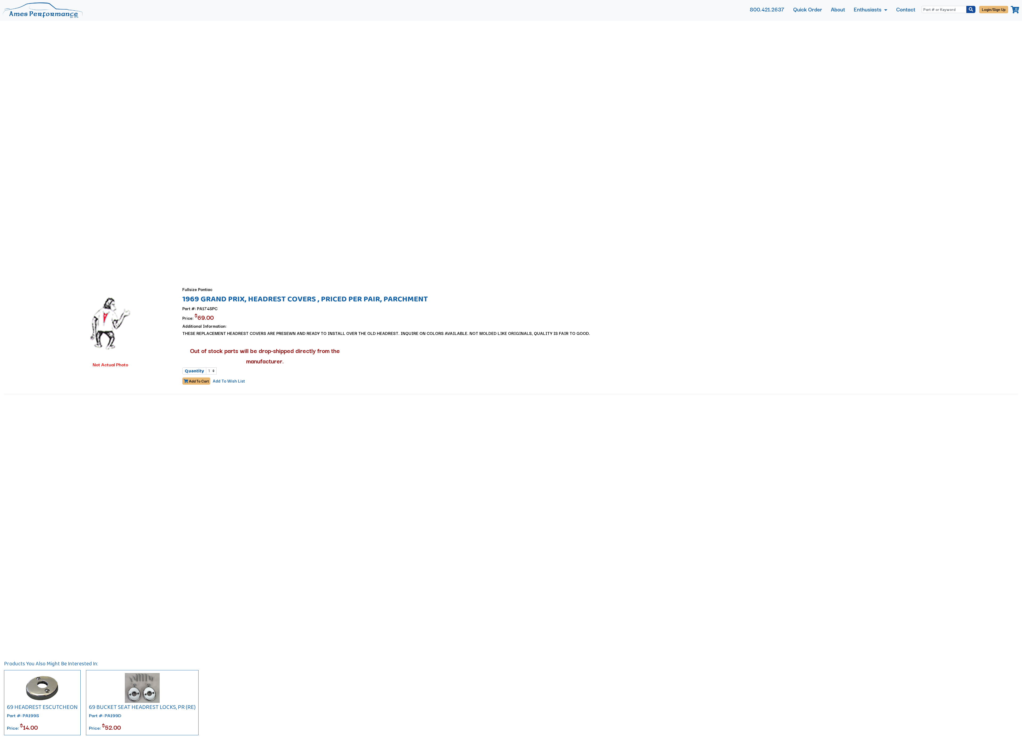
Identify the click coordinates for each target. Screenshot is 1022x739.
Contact (905, 9)
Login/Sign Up (993, 9)
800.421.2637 (767, 9)
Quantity (194, 370)
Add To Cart (198, 381)
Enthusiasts (868, 9)
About (838, 9)
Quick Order (807, 9)
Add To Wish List (229, 380)
